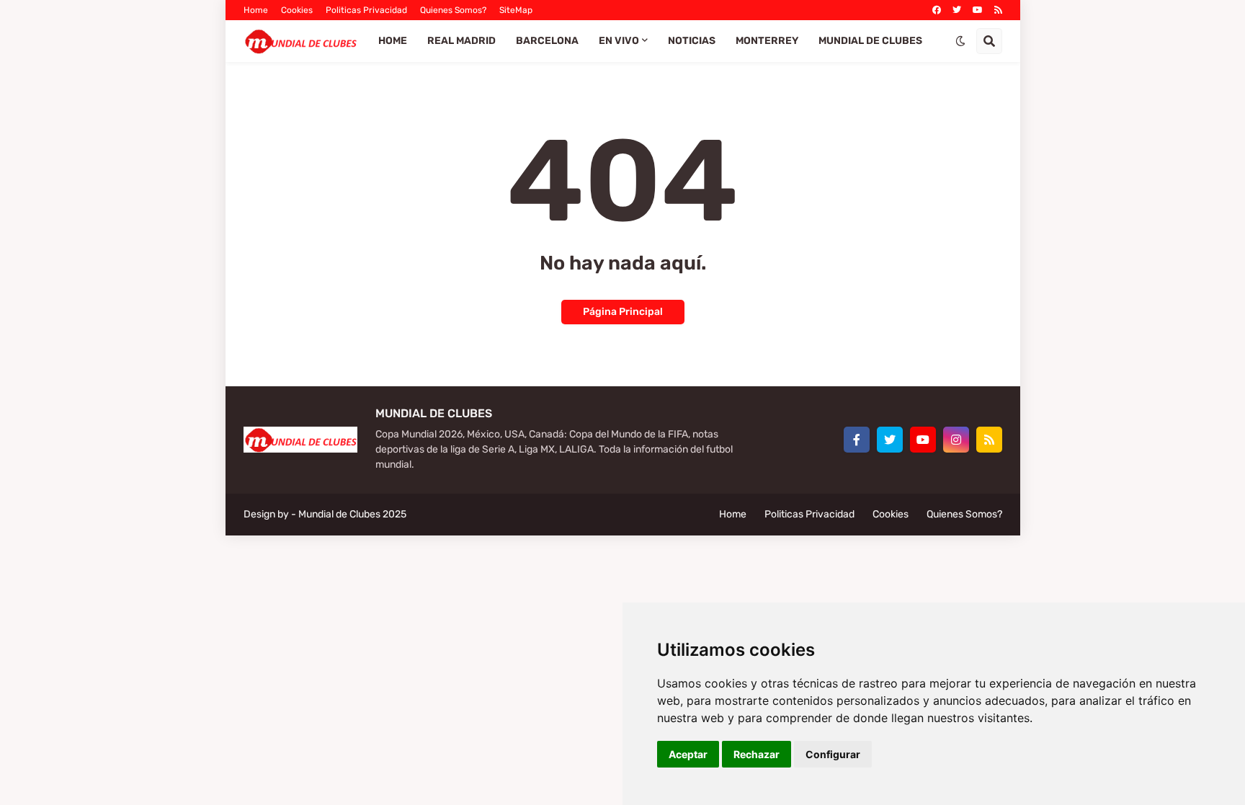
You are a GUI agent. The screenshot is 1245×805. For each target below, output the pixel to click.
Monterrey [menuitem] (767, 41)
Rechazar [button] (756, 754)
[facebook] (936, 10)
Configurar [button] (833, 754)
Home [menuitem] (392, 41)
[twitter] (956, 10)
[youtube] (978, 10)
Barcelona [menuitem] (547, 41)
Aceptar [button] (688, 754)
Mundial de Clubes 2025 (352, 514)
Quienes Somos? (453, 10)
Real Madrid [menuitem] (461, 41)
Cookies (297, 10)
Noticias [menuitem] (691, 41)
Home (256, 10)
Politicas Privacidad (366, 10)
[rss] (998, 10)
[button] (960, 41)
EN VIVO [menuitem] (619, 41)
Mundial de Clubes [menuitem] (870, 41)
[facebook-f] (857, 440)
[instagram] (956, 440)
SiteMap (515, 10)
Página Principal (623, 312)
